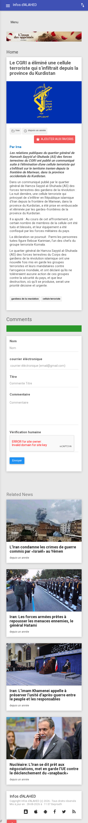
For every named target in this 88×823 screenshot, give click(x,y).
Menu (14, 22)
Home (12, 52)
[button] (26, 812)
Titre (13, 377)
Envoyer (17, 460)
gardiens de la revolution (25, 299)
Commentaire (20, 394)
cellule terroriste (51, 299)
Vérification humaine (25, 432)
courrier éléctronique (26, 359)
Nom (13, 341)
